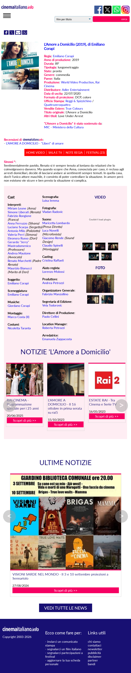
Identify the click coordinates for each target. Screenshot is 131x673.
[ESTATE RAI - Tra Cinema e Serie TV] (106, 379)
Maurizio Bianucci (20, 268)
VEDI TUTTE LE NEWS (65, 607)
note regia (74, 152)
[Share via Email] (18, 33)
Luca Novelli (50, 230)
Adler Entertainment (75, 90)
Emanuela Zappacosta (57, 339)
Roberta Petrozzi (53, 328)
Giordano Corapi (19, 305)
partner (93, 660)
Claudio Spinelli (52, 245)
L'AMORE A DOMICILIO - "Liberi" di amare (35, 143)
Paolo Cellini (50, 316)
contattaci (94, 645)
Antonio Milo (16, 231)
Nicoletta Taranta (19, 328)
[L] (65, 379)
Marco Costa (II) (18, 317)
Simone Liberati (18, 212)
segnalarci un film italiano (64, 649)
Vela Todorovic (52, 305)
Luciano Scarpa (18, 227)
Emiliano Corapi (63, 56)
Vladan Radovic (52, 212)
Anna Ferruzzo (17, 223)
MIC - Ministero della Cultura (64, 127)
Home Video (35, 152)
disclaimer (94, 656)
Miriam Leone (17, 208)
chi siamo (94, 641)
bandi (91, 664)
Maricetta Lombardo (56, 223)
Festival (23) (95, 152)
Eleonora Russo (18, 238)
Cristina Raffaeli (53, 260)
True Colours (74, 108)
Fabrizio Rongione (19, 216)
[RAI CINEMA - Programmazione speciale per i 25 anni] (24, 379)
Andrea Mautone (19, 253)
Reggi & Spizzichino (78, 101)
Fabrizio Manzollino (55, 294)
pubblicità (94, 653)
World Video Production (77, 82)
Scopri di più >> (24, 420)
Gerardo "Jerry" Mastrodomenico (19, 244)
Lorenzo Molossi (53, 271)
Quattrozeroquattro (57, 105)
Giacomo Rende (53, 238)
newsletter (95, 649)
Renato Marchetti (19, 261)
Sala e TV (55, 152)
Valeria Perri (16, 234)
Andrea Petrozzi (53, 283)
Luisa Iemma (50, 200)
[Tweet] (12, 33)
